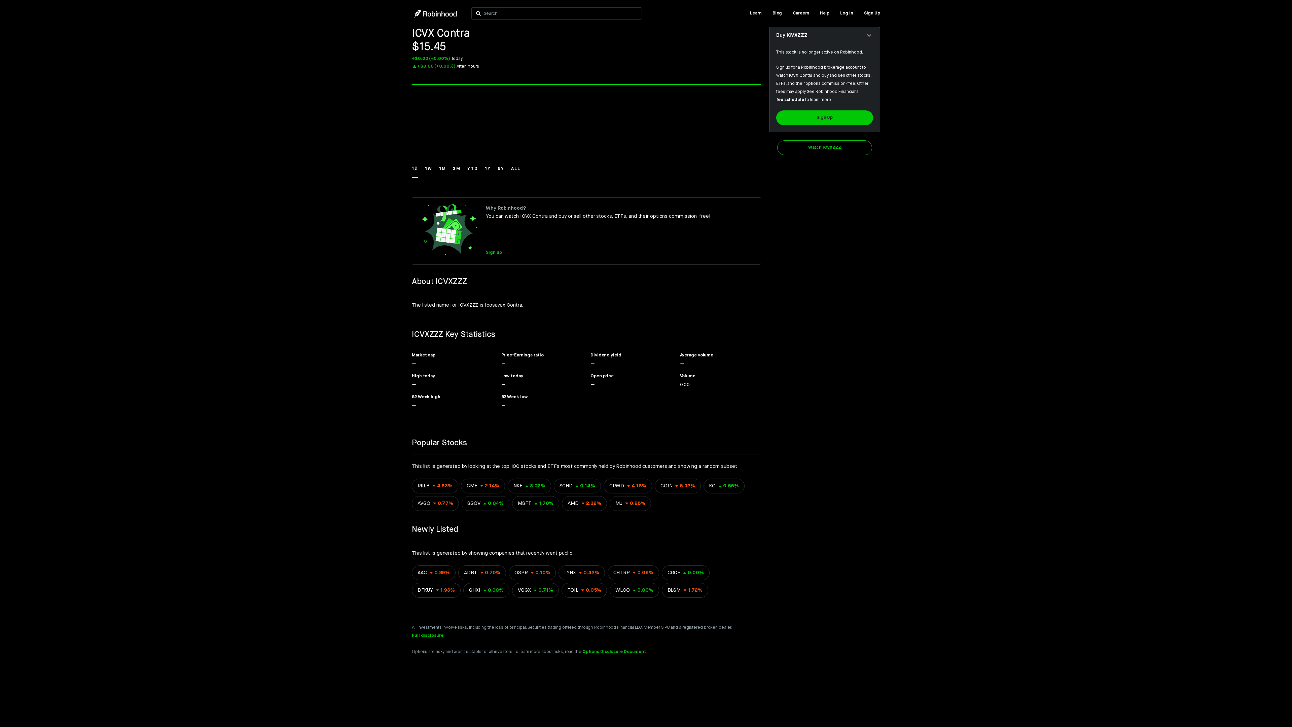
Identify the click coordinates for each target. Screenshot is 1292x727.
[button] (415, 171)
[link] (756, 13)
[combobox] (561, 13)
